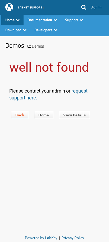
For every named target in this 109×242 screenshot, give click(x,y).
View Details (74, 115)
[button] (83, 7)
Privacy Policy (72, 238)
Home (43, 115)
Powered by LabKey (41, 238)
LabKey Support (30, 8)
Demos (38, 46)
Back (19, 115)
